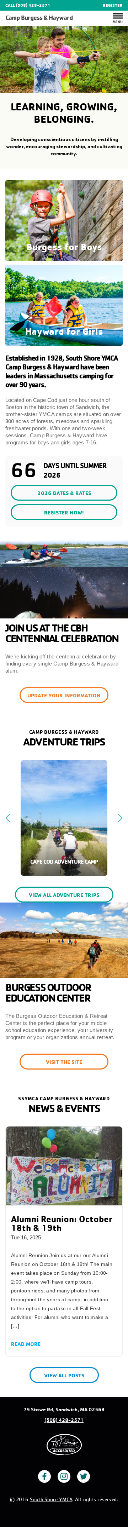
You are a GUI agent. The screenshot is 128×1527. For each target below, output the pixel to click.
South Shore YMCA (51, 1499)
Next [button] (120, 818)
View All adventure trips (64, 895)
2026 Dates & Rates (64, 493)
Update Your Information (64, 695)
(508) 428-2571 (64, 1420)
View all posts (64, 1375)
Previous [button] (7, 818)
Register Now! (64, 512)
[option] (64, 59)
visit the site (64, 1062)
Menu (118, 21)
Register (113, 5)
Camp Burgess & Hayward (39, 17)
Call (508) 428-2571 (27, 5)
